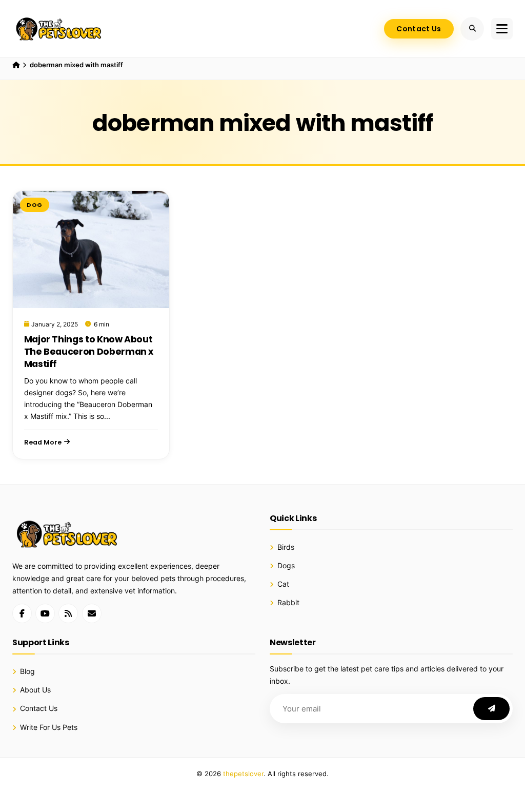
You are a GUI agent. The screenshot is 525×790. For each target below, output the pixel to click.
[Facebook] (22, 613)
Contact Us (418, 29)
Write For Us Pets (48, 727)
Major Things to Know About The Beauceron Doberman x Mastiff (89, 351)
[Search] (472, 29)
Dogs (286, 566)
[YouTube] (45, 613)
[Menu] (502, 29)
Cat (283, 584)
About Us (35, 690)
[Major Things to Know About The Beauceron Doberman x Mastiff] (91, 249)
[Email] (92, 613)
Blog (27, 671)
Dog (35, 205)
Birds (285, 547)
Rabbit (288, 603)
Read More (43, 442)
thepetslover (243, 773)
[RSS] (68, 613)
